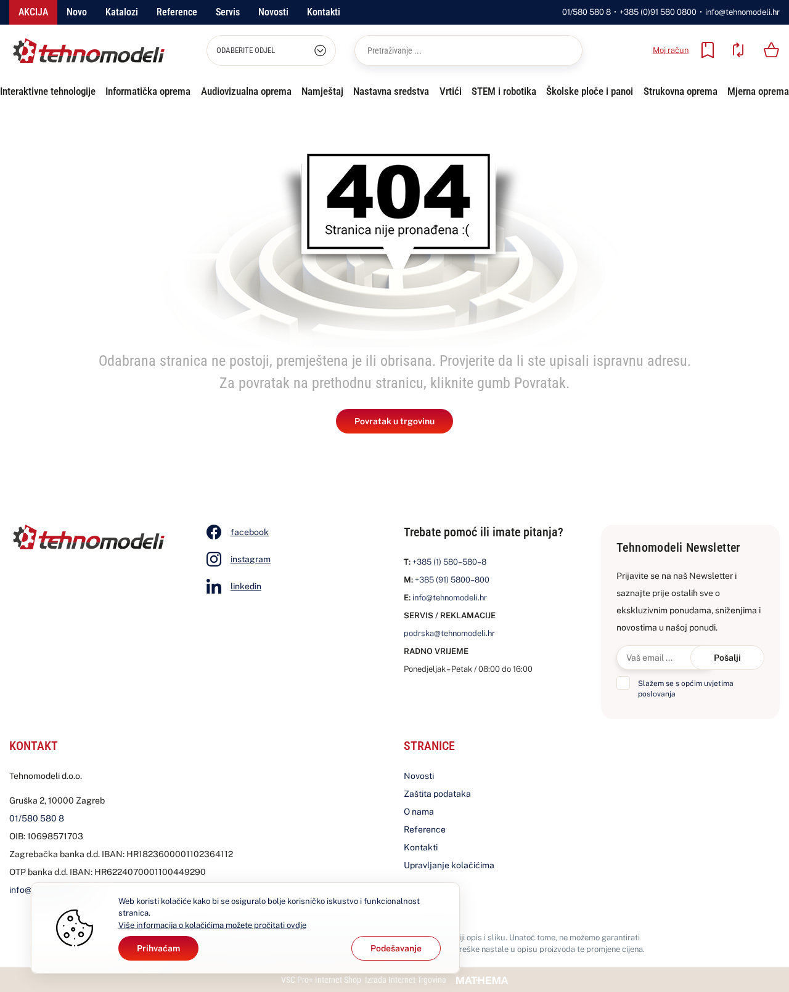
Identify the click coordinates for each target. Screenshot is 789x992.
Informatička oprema (147, 91)
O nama (419, 812)
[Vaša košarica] (772, 50)
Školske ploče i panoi (589, 91)
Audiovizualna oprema (246, 91)
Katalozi (121, 12)
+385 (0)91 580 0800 (658, 12)
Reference (177, 12)
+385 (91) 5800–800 (452, 579)
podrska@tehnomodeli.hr (449, 633)
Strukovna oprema (680, 91)
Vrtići (450, 91)
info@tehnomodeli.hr (742, 12)
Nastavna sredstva (391, 91)
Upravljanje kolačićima (449, 865)
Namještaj (322, 91)
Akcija (33, 12)
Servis (228, 12)
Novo (77, 12)
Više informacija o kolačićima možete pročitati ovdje (212, 925)
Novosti (273, 12)
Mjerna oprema (758, 91)
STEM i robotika (504, 91)
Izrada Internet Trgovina (405, 979)
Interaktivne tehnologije (48, 91)
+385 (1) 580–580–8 (449, 562)
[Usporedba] (738, 50)
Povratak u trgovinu (394, 421)
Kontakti (323, 12)
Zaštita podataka (437, 794)
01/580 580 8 (586, 12)
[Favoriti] (708, 50)
